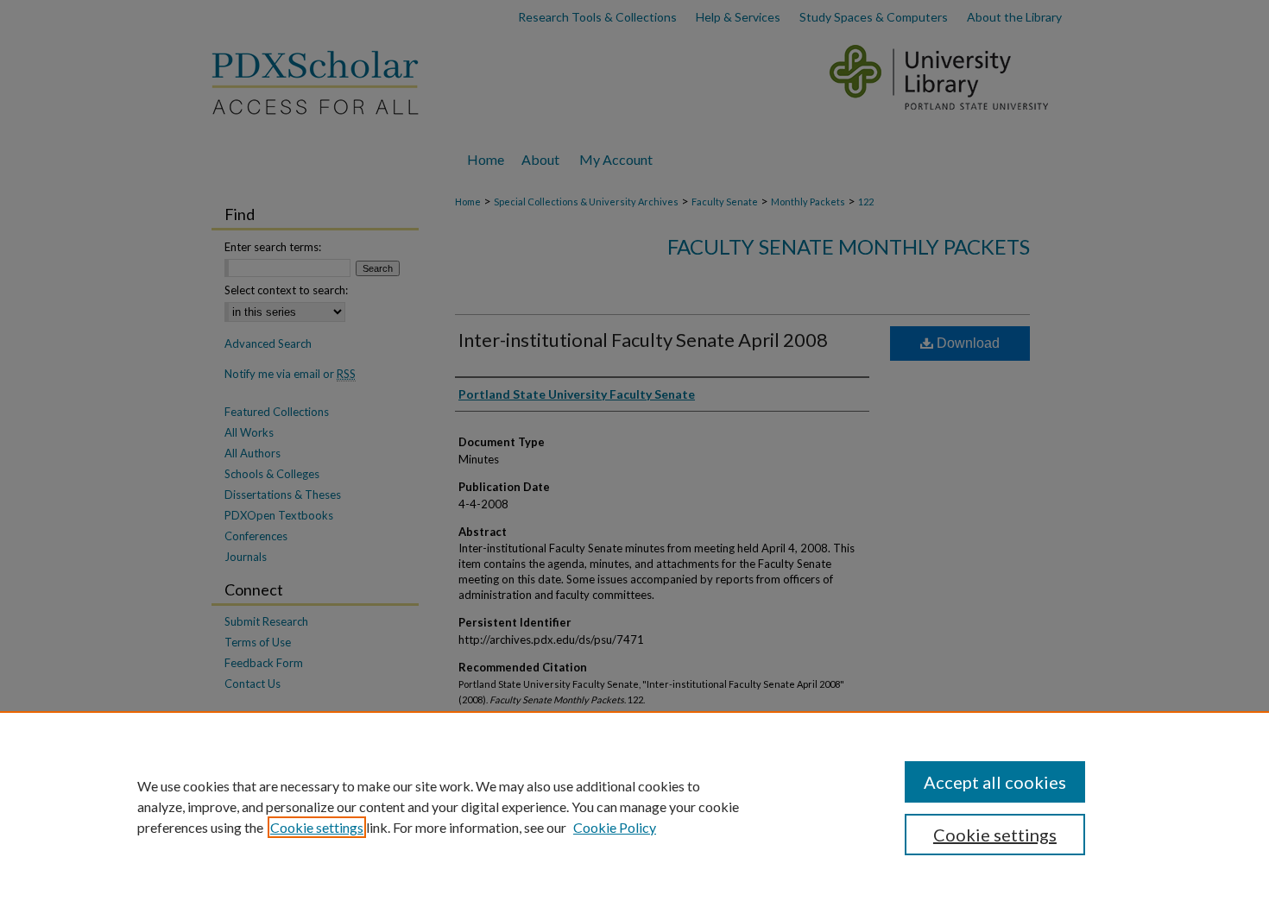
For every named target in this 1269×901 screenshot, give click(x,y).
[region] (634, 806)
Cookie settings (316, 827)
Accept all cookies (995, 782)
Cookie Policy (614, 827)
